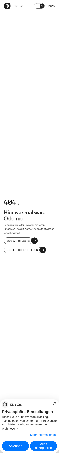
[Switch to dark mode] (39, 6)
